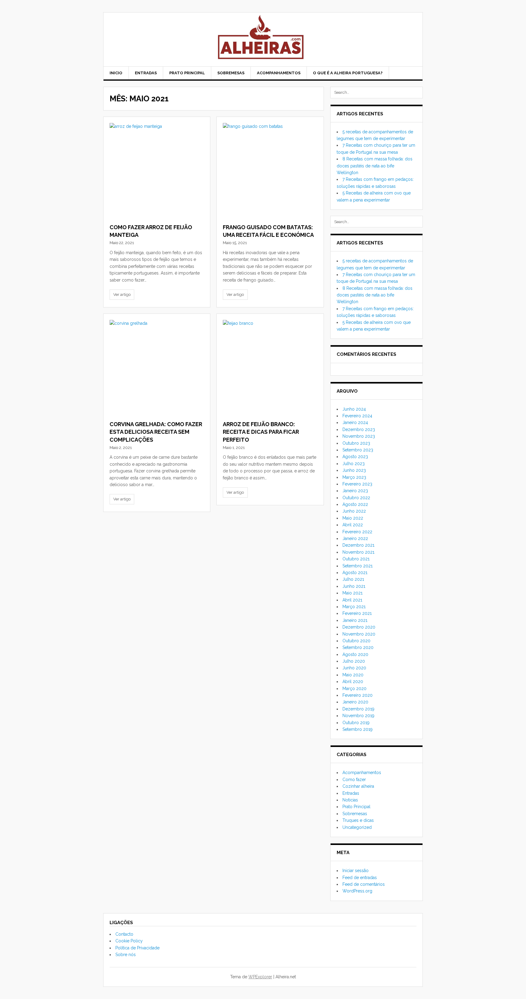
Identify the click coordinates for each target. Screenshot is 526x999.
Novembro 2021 (358, 552)
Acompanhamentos (278, 73)
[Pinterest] (405, 74)
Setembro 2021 (357, 565)
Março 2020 (354, 688)
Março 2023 (354, 477)
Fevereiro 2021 (357, 613)
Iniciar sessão (355, 870)
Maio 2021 (352, 593)
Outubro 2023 (356, 443)
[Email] (412, 74)
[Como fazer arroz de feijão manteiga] (157, 170)
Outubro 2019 (356, 722)
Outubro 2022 (356, 497)
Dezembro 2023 (358, 429)
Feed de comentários (363, 884)
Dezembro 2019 (358, 708)
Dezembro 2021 (358, 545)
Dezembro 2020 (358, 627)
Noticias (350, 799)
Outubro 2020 (356, 640)
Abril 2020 (352, 681)
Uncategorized (357, 827)
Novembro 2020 (358, 634)
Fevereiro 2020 (357, 695)
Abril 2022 (352, 524)
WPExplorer (260, 976)
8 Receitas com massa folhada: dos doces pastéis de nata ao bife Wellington (374, 165)
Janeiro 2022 (355, 538)
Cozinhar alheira (358, 786)
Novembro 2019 (358, 715)
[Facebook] (397, 74)
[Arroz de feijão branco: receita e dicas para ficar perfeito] (270, 367)
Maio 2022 (352, 518)
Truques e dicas (358, 820)
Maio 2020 (352, 674)
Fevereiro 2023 (357, 484)
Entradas (146, 73)
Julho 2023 (353, 463)
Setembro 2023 (357, 449)
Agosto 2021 (354, 572)
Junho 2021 (353, 586)
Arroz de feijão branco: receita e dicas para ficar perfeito (261, 432)
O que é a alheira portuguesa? (348, 73)
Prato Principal (187, 73)
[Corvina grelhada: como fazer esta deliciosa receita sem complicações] (157, 367)
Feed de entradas (359, 877)
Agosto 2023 (355, 456)
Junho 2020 (354, 667)
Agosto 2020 (355, 654)
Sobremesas (230, 73)
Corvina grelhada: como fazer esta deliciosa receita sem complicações (156, 432)
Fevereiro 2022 (357, 531)
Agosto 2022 (355, 504)
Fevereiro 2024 (357, 415)
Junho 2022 (354, 511)
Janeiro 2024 (355, 422)
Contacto (124, 934)
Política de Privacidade (137, 947)
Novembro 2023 (358, 436)
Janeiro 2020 (355, 701)
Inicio (116, 73)
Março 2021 (354, 606)
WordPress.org (357, 891)
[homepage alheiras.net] (263, 39)
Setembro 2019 (357, 729)
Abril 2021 (352, 600)
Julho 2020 (353, 661)
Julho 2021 (353, 579)
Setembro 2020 (357, 647)
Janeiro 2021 (354, 620)
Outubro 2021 (356, 558)
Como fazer (354, 779)
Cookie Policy (129, 940)
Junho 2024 (354, 409)
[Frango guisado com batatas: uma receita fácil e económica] (270, 170)
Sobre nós (125, 954)
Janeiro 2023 (355, 490)
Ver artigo (122, 294)
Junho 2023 (354, 470)
